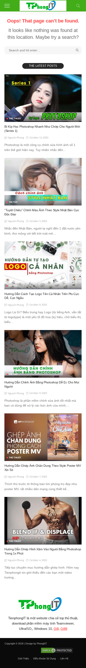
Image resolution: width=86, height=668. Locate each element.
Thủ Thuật (15, 119)
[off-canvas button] (7, 5)
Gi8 (56, 629)
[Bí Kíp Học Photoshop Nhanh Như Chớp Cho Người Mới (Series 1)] (43, 98)
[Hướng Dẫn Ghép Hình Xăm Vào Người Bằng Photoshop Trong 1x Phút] (43, 521)
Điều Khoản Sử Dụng (44, 658)
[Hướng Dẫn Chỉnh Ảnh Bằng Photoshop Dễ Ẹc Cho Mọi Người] (43, 354)
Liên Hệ (64, 658)
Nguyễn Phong (16, 137)
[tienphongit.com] (43, 5)
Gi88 (63, 629)
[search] (78, 5)
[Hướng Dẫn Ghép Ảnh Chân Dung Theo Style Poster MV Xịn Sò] (43, 437)
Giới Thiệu (23, 658)
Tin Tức (13, 202)
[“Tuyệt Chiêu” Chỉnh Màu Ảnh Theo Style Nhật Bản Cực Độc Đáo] (43, 181)
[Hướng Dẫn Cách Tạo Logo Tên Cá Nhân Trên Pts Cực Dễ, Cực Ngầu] (43, 265)
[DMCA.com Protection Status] (56, 650)
